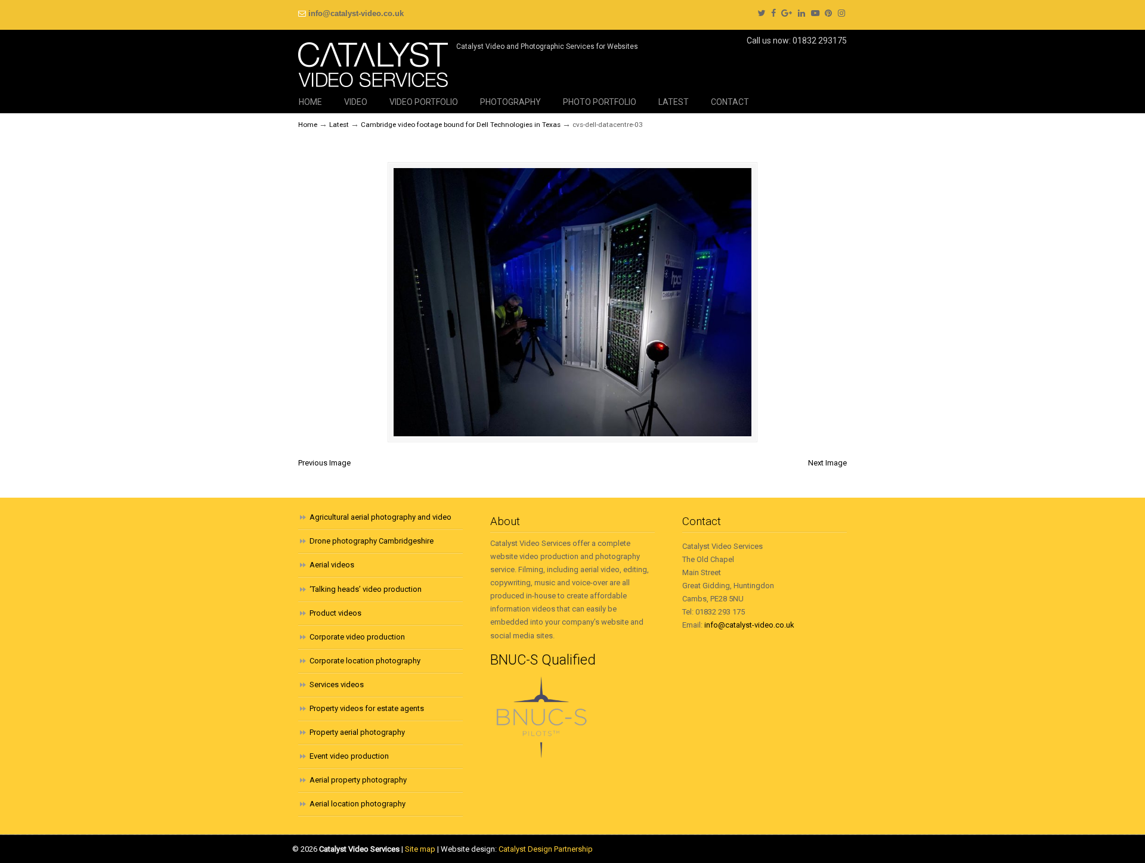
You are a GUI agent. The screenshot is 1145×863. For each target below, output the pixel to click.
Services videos (337, 684)
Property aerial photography (357, 732)
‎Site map (420, 849)
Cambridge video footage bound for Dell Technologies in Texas (461, 124)
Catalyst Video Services (373, 60)
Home (307, 124)
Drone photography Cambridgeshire (372, 540)
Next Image (827, 462)
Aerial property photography (358, 779)
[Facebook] (773, 13)
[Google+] (786, 13)
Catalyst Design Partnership (546, 849)
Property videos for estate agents (367, 708)
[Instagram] (841, 13)
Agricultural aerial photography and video (380, 517)
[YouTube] (815, 13)
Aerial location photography (358, 803)
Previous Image (324, 462)
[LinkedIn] (801, 13)
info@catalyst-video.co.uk (356, 13)
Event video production (349, 756)
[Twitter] (761, 13)
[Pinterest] (829, 13)
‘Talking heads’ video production (366, 589)
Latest (339, 124)
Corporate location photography (365, 660)
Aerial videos (332, 564)
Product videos (335, 613)
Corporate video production (357, 636)
